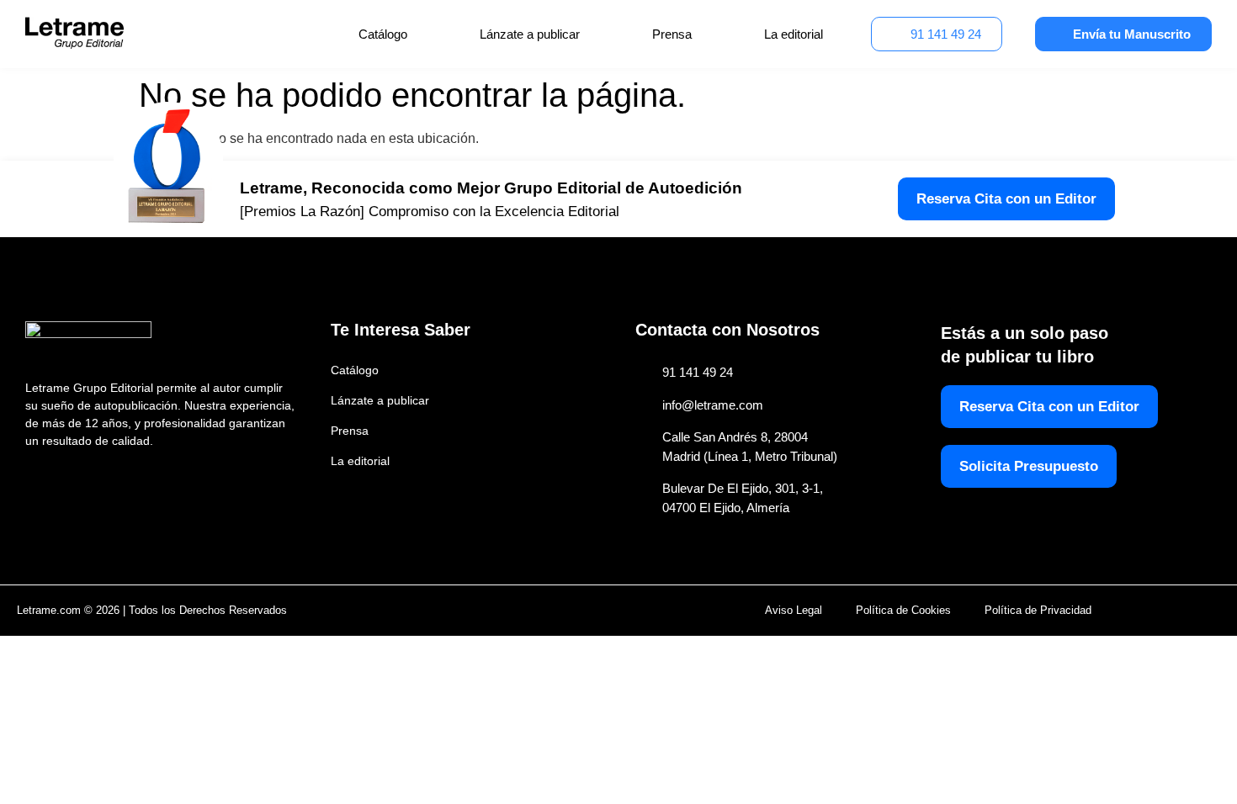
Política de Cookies (903, 610)
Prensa (672, 34)
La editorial (793, 34)
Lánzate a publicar (530, 34)
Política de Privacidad (1038, 610)
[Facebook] (35, 477)
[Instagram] (71, 477)
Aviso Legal (793, 610)
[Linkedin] (108, 477)
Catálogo (382, 34)
